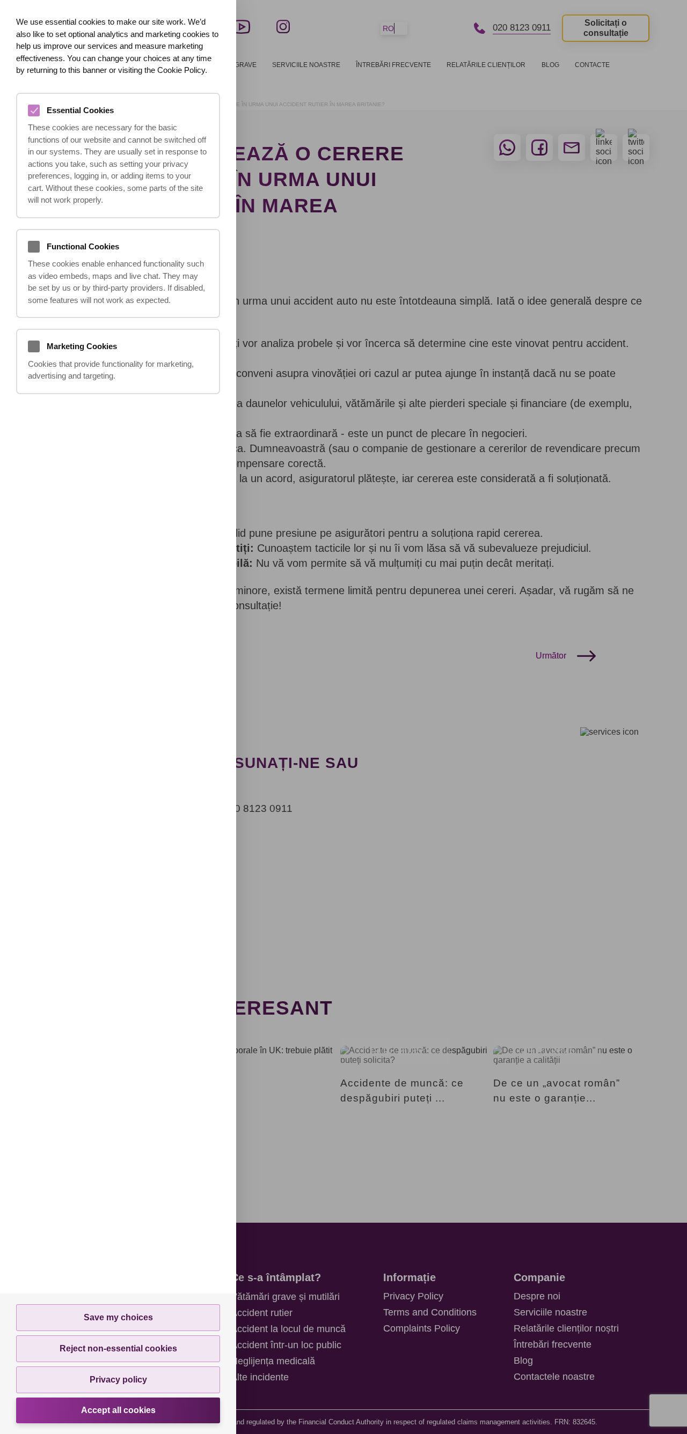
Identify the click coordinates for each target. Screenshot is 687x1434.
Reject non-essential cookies (118, 1348)
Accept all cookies (118, 1410)
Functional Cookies (83, 246)
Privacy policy (118, 1379)
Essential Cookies (80, 110)
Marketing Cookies (82, 346)
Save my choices (118, 1317)
